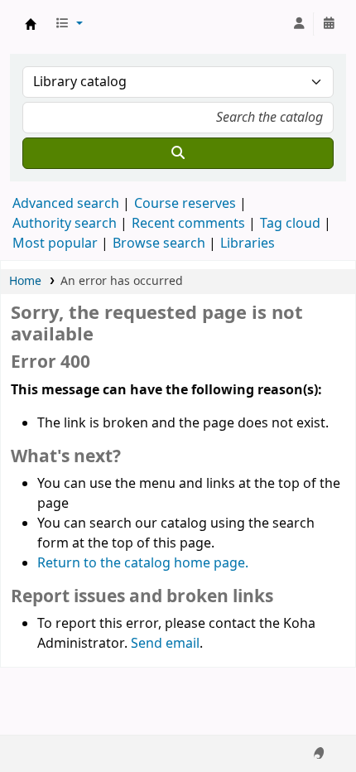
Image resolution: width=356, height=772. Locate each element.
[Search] (178, 153)
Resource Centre (30, 24)
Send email (165, 644)
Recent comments (188, 224)
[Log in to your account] (299, 24)
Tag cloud (290, 224)
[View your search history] (329, 24)
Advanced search (65, 204)
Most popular (55, 243)
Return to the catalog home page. (142, 563)
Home (25, 281)
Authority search (64, 224)
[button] (68, 24)
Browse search (159, 243)
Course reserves (185, 204)
